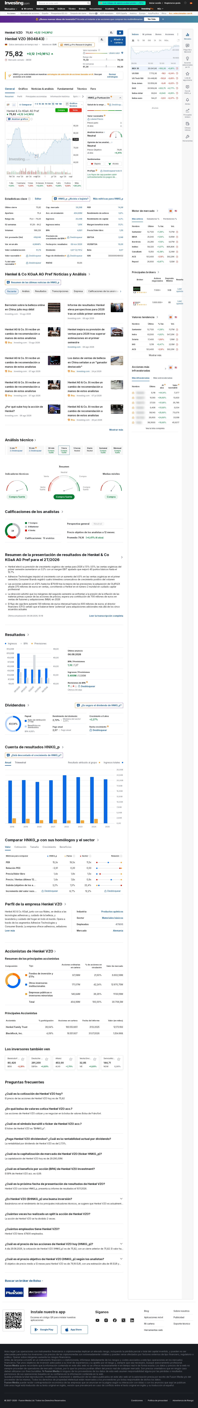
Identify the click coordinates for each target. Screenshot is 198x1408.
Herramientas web (153, 1330)
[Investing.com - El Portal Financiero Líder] (17, 3)
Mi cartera (149, 1323)
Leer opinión (179, 290)
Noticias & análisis (42, 88)
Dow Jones (137, 83)
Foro (93, 88)
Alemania (118, 930)
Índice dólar (137, 93)
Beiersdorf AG (14, 1058)
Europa (142, 13)
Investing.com (74, 347)
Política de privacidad (158, 1400)
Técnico (82, 88)
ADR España (121, 13)
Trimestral (20, 762)
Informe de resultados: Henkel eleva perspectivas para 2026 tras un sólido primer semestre (86, 309)
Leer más (10, 930)
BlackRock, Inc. (14, 1033)
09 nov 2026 (76, 244)
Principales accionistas (36, 96)
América (133, 13)
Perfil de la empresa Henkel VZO (33, 904)
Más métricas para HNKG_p (108, 198)
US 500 (135, 73)
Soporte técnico (182, 1323)
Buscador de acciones (128, 9)
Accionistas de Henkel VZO (29, 951)
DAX (134, 88)
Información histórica (59, 96)
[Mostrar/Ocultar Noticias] (67, 104)
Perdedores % (170, 219)
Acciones (11, 13)
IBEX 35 (135, 68)
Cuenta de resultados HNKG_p (32, 747)
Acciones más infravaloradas (141, 368)
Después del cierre (78, 13)
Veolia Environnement (89, 1058)
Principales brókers (144, 272)
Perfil (19, 96)
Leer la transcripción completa (106, 615)
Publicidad (179, 1317)
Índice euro (137, 98)
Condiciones (137, 1400)
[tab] (16, 450)
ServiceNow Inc (111, 1058)
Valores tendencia (143, 317)
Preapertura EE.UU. (59, 13)
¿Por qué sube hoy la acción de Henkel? (24, 409)
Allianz (58, 1058)
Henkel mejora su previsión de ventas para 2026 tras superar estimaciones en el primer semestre (86, 336)
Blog (146, 1311)
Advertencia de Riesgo (183, 1400)
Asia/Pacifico (153, 13)
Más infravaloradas (140, 378)
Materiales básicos (112, 918)
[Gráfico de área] (14, 104)
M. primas (147, 34)
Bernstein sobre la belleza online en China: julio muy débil (25, 307)
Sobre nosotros (181, 1311)
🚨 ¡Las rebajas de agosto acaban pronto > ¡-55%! (122, 3)
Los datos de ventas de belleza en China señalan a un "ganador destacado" (87, 362)
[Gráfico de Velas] (8, 104)
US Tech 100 (137, 78)
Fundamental (65, 88)
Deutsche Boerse (39, 1058)
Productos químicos (112, 911)
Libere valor (114, 53)
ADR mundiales (106, 13)
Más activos (137, 219)
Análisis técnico (19, 440)
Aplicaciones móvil (153, 1317)
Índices (135, 34)
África (163, 13)
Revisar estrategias (112, 75)
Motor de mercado (143, 210)
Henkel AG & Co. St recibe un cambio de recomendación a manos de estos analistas (22, 334)
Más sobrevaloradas (162, 378)
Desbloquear (51, 891)
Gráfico (23, 88)
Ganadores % (153, 219)
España (45, 13)
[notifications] (185, 2)
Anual (8, 762)
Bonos (158, 34)
